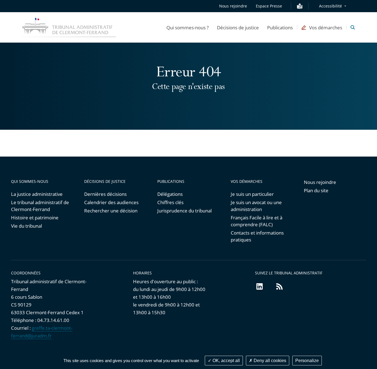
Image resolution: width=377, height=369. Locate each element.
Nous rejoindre (233, 6)
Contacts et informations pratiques (257, 236)
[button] (187, 27)
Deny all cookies (269, 360)
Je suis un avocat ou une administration (256, 205)
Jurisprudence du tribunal (184, 210)
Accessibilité (330, 6)
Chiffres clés (170, 202)
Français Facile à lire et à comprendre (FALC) (256, 221)
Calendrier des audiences (111, 202)
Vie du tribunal (26, 226)
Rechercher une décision (110, 210)
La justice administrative (37, 194)
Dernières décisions (105, 194)
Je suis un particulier (252, 194)
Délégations (170, 194)
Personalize (307, 360)
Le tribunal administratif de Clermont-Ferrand (40, 205)
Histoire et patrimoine (35, 217)
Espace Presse (269, 6)
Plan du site (316, 190)
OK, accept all (225, 360)
